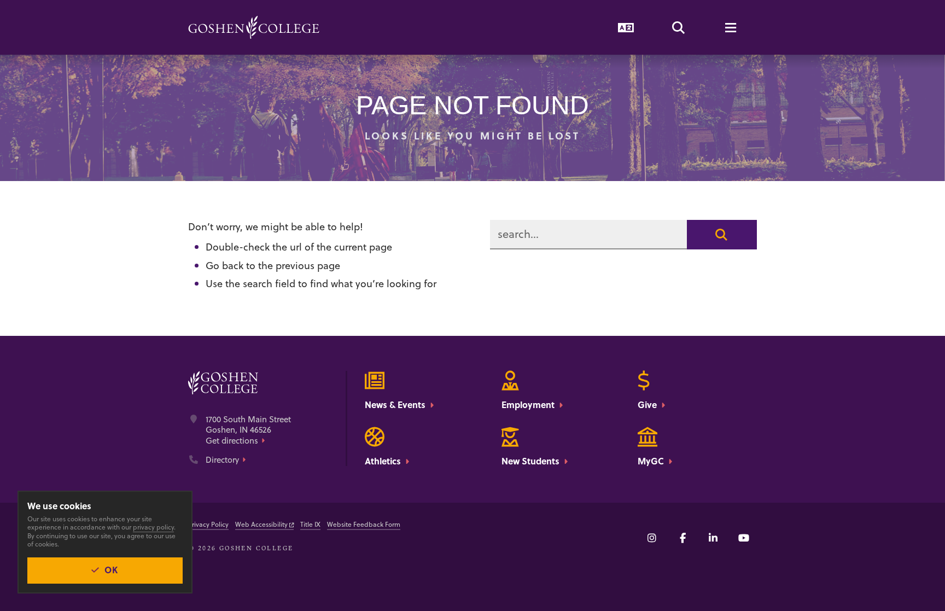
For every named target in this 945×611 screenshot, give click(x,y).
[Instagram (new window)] (652, 538)
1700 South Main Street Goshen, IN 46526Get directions (248, 430)
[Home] (253, 27)
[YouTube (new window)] (744, 538)
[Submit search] (722, 234)
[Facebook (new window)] (682, 538)
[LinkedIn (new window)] (713, 538)
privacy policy (153, 527)
